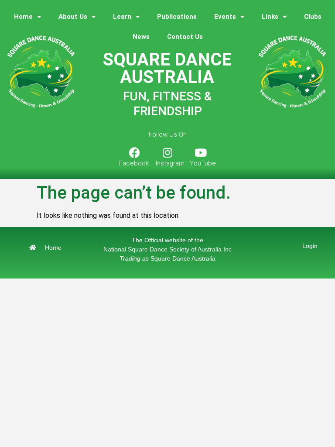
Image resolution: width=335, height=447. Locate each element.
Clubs (312, 17)
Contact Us (185, 37)
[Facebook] (134, 152)
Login (310, 245)
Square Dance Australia (167, 258)
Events (225, 17)
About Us (72, 17)
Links (270, 17)
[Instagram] (167, 152)
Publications (177, 17)
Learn (122, 17)
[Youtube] (201, 152)
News (141, 37)
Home (23, 17)
